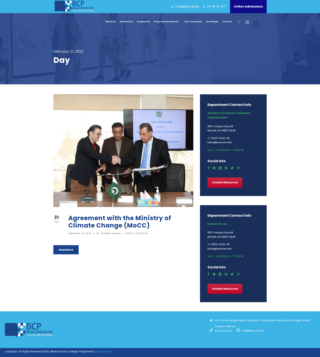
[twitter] (232, 168)
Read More (66, 250)
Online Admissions (248, 6)
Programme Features (166, 21)
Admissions (126, 21)
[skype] (226, 168)
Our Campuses (193, 21)
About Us (110, 21)
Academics (143, 21)
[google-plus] (214, 168)
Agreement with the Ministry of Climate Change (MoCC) (119, 222)
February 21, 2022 (79, 233)
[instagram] (238, 168)
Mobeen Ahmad (111, 233)
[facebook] (208, 168)
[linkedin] (220, 168)
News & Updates (137, 233)
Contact (227, 21)
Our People (212, 21)
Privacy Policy (104, 351)
